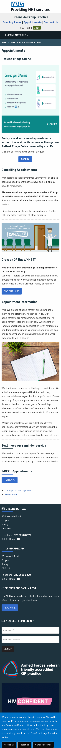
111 (18, 538)
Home (4, 42)
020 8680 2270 (22, 574)
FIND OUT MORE (11, 291)
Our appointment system (18, 490)
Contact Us (51, 22)
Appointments (32, 22)
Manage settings (43, 744)
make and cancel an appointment (26, 42)
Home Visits (11, 494)
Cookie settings (39, 733)
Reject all (24, 744)
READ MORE (9, 607)
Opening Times (12, 22)
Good (37, 27)
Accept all (9, 744)
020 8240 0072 (22, 534)
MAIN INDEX (9, 480)
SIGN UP (8, 648)
